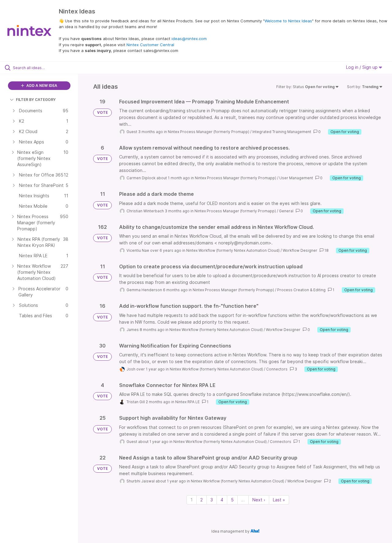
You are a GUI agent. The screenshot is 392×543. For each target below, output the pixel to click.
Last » (279, 499)
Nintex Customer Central (150, 44)
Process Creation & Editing (301, 290)
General (286, 211)
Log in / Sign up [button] (362, 67)
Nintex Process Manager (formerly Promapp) (208, 131)
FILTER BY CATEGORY (36, 99)
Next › (258, 499)
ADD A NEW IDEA (41, 85)
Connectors (277, 369)
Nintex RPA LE (187, 402)
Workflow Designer (300, 250)
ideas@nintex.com (189, 38)
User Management (296, 178)
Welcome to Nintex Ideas (288, 20)
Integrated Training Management (281, 131)
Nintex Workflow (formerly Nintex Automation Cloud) (233, 250)
